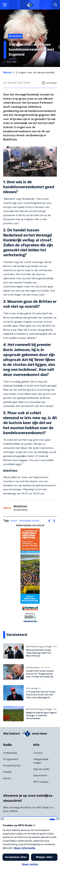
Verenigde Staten (29, 520)
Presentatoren (11, 765)
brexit (13, 520)
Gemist (7, 778)
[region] (30, 161)
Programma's (11, 759)
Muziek (7, 772)
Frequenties (10, 753)
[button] (5, 5)
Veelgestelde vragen (40, 761)
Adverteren (40, 775)
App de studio (41, 769)
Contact (38, 753)
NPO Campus (41, 782)
